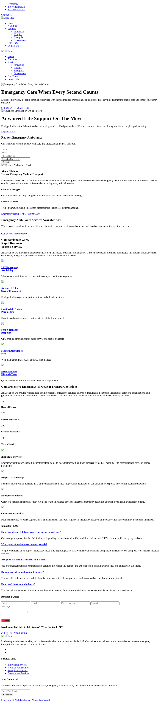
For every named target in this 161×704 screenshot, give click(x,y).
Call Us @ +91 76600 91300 (15, 108)
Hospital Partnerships (18, 667)
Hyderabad (13, 4)
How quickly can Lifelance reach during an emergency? (31, 532)
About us (12, 26)
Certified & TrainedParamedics (11, 310)
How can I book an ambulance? (18, 584)
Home (11, 23)
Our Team (13, 43)
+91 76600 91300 (16, 9)
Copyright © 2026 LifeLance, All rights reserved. (25, 700)
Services (12, 28)
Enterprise (19, 37)
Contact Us (6, 15)
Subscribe (7, 694)
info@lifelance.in (16, 6)
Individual (19, 31)
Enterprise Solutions (18, 670)
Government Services (18, 673)
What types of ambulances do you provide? (24, 544)
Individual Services (17, 664)
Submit (6, 162)
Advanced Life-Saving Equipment (11, 289)
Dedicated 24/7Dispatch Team (9, 373)
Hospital (18, 34)
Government (20, 40)
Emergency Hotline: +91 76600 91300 (20, 213)
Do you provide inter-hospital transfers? (22, 572)
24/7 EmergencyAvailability (9, 269)
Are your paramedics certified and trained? (24, 559)
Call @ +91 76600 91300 (14, 233)
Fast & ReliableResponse (9, 331)
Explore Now (8, 131)
